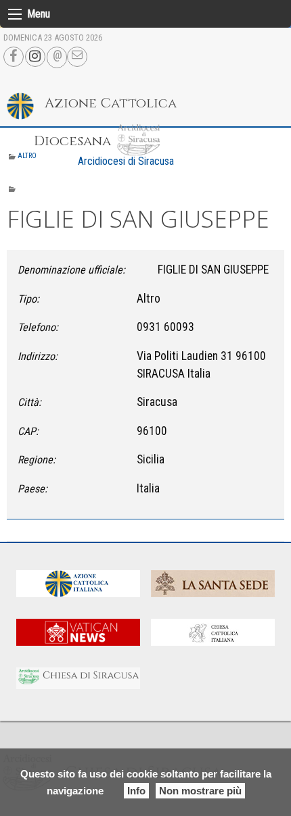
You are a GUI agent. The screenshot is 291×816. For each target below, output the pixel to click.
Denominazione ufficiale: (71, 269)
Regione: (36, 459)
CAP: (28, 431)
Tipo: (28, 298)
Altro (27, 155)
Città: (29, 402)
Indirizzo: (38, 356)
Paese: (32, 488)
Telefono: (38, 327)
